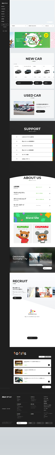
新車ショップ (18, 415)
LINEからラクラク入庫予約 (47, 405)
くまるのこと (32, 396)
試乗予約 (40, 77)
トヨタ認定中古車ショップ (20, 416)
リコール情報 (45, 414)
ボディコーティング (19, 410)
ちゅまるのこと (46, 396)
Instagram (4, 26)
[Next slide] (52, 40)
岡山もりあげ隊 (32, 398)
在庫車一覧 (18, 405)
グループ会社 (45, 408)
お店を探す (18, 413)
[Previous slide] (12, 40)
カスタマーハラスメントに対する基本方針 (48, 413)
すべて (42, 356)
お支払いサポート (46, 400)
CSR (44, 417)
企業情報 (32, 413)
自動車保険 (45, 403)
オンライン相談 (46, 398)
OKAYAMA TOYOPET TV (47, 406)
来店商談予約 (18, 399)
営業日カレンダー (4, 24)
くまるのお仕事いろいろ (33, 399)
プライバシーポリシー (46, 412)
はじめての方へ (19, 409)
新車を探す (18, 396)
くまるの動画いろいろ (33, 400)
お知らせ (48, 356)
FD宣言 (44, 415)
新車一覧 (18, 398)
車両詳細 (16, 77)
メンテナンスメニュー (33, 405)
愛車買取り (45, 401)
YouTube (8, 408)
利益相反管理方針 (46, 416)
